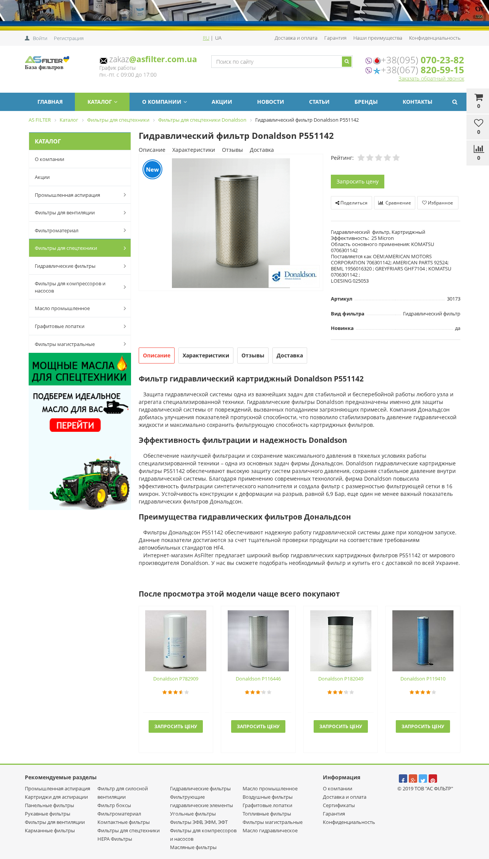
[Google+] (413, 778)
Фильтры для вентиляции (65, 212)
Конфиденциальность (434, 37)
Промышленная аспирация (67, 194)
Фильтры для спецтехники (66, 248)
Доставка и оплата (296, 37)
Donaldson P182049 (340, 678)
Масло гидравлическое (270, 830)
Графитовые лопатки (59, 326)
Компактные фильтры (123, 822)
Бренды (366, 101)
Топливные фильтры (267, 813)
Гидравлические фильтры (65, 265)
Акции (222, 101)
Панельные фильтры (49, 805)
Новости (270, 101)
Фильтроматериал (56, 230)
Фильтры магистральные (65, 344)
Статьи (319, 101)
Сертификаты (339, 805)
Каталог (99, 101)
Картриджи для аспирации (56, 796)
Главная (50, 101)
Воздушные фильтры (268, 796)
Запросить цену (358, 181)
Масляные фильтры (193, 847)
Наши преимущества (377, 37)
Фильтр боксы (114, 805)
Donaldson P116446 (258, 678)
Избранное (440, 202)
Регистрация (69, 38)
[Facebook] (403, 778)
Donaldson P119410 (422, 678)
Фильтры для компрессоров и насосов (70, 287)
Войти (40, 38)
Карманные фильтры (50, 830)
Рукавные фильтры (47, 813)
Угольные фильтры (193, 813)
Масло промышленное (62, 308)
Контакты (417, 101)
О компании (161, 101)
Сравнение (397, 202)
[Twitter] (423, 778)
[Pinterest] (433, 778)
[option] (231, 223)
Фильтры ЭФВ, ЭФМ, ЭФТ (199, 822)
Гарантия (335, 37)
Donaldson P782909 (175, 678)
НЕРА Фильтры (114, 838)
